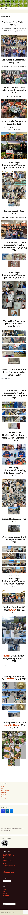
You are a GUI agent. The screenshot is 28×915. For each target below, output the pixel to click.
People (2, 788)
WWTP (12, 610)
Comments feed (6, 895)
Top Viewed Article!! (7, 869)
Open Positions (4, 798)
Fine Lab (7, 656)
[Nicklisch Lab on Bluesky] (11, 811)
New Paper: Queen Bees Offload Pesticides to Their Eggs (8, 856)
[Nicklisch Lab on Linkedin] (7, 811)
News (2, 786)
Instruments (3, 794)
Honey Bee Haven (11, 725)
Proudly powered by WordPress (7, 912)
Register (4, 889)
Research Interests (5, 790)
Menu (2, 11)
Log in (4, 891)
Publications (3, 792)
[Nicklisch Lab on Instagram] (3, 811)
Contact (3, 800)
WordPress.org (6, 897)
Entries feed (5, 893)
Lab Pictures (3, 796)
